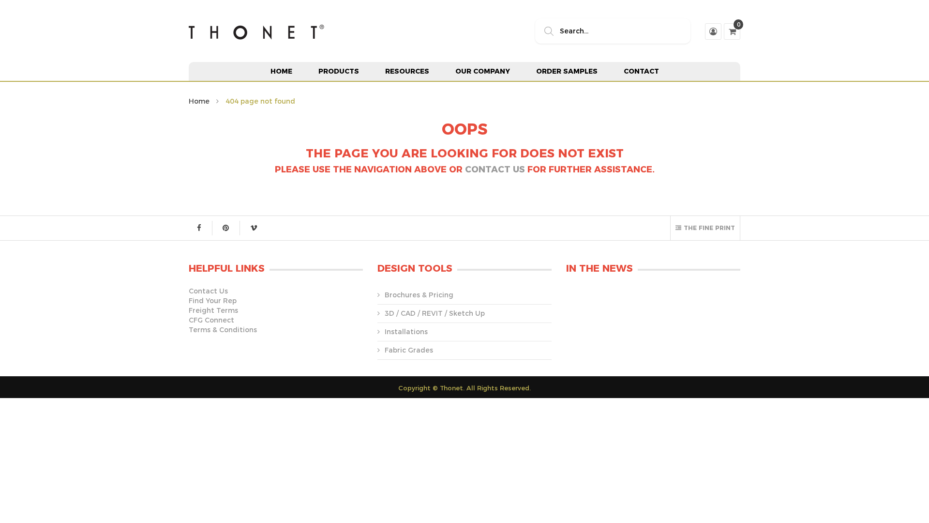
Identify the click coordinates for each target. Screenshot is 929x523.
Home (281, 71)
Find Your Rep (213, 300)
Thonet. (452, 388)
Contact (641, 71)
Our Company (482, 71)
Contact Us (495, 169)
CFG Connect (211, 320)
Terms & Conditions (223, 329)
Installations (406, 331)
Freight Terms (213, 310)
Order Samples (567, 71)
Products (338, 71)
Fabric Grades (409, 350)
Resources (407, 71)
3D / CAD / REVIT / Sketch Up (435, 313)
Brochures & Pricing (419, 295)
